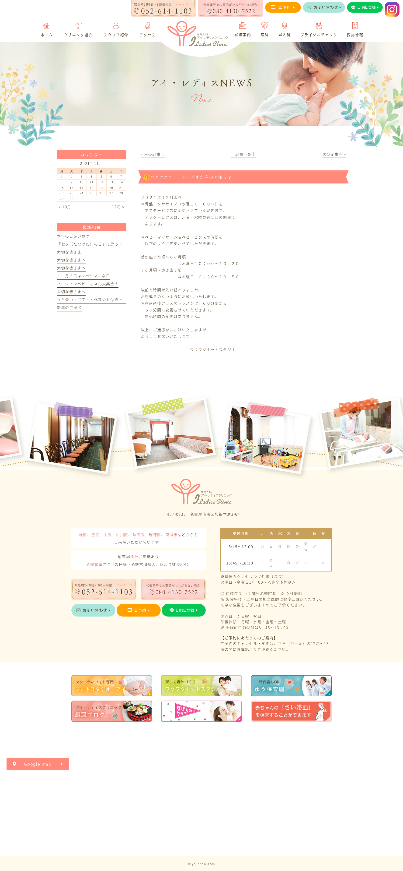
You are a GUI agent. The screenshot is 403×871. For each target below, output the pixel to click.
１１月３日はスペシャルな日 (83, 276)
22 (62, 193)
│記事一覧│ (243, 154)
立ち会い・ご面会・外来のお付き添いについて (100, 299)
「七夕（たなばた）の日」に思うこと (92, 244)
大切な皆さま (69, 252)
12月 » (118, 206)
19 (101, 187)
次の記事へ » (334, 154)
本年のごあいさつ (73, 236)
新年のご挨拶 (69, 307)
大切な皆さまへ (71, 260)
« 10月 (65, 206)
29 (62, 198)
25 (92, 193)
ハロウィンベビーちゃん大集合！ (87, 283)
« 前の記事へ (153, 154)
